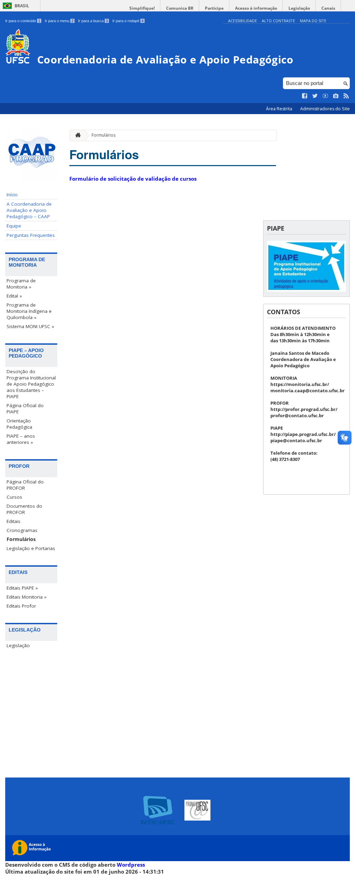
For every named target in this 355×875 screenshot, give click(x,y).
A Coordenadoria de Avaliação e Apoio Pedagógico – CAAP (29, 210)
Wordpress (131, 864)
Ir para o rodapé (128, 21)
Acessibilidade (242, 20)
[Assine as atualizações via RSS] (346, 96)
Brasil (22, 6)
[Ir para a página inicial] (76, 135)
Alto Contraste (278, 20)
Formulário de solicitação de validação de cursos (133, 178)
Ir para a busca (93, 21)
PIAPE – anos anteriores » (21, 439)
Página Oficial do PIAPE (25, 408)
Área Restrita (279, 109)
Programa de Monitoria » (21, 283)
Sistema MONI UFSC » (30, 326)
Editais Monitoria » (26, 597)
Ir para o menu (59, 21)
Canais (328, 8)
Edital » (14, 296)
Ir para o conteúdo (22, 21)
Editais (13, 521)
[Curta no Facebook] (305, 96)
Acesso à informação (256, 8)
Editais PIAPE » (22, 588)
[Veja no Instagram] (336, 96)
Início (12, 194)
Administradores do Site (325, 109)
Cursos (14, 497)
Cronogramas (22, 530)
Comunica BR (179, 8)
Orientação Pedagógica (19, 424)
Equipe (14, 226)
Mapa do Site (313, 20)
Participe (214, 8)
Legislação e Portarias (31, 548)
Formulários (21, 539)
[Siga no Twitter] (315, 96)
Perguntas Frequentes (31, 235)
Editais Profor (21, 606)
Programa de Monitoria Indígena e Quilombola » (29, 311)
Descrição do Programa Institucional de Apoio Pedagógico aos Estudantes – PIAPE (31, 384)
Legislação (299, 8)
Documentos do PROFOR (24, 509)
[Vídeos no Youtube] (325, 96)
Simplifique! (142, 8)
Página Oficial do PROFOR (25, 485)
